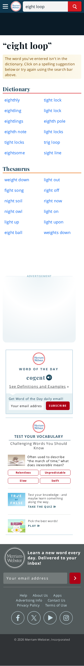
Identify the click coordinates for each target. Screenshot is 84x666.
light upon (54, 222)
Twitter (34, 618)
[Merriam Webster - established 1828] (16, 6)
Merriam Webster (15, 558)
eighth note (15, 131)
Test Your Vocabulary (38, 436)
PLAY (32, 526)
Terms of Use (56, 605)
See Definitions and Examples (37, 386)
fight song (14, 190)
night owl (13, 211)
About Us (41, 595)
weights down (57, 232)
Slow (23, 481)
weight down (16, 179)
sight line (53, 152)
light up (11, 222)
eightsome (14, 152)
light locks (53, 131)
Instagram (66, 618)
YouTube (50, 618)
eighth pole (55, 121)
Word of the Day (38, 369)
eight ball (13, 232)
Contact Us (57, 600)
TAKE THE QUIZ (40, 507)
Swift (55, 481)
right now (53, 200)
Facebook (17, 618)
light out (52, 179)
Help (24, 595)
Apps (58, 595)
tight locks (14, 142)
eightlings (13, 121)
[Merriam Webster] (38, 358)
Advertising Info (29, 600)
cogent (35, 377)
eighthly (12, 100)
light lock (52, 110)
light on (51, 211)
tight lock (53, 100)
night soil (13, 200)
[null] (49, 377)
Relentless (23, 472)
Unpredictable (55, 472)
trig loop (52, 142)
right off (51, 190)
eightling (12, 110)
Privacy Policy (29, 605)
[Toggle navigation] (5, 6)
